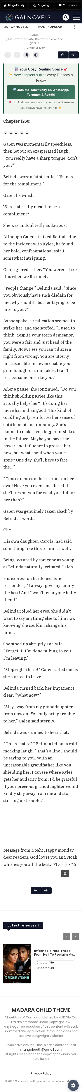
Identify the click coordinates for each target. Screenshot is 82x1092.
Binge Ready (16, 5)
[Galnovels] (28, 17)
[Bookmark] (26, 55)
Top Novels (70, 5)
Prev (63, 54)
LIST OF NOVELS (16, 27)
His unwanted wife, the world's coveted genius (35, 41)
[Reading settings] (73, 1085)
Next (73, 54)
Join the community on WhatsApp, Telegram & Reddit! (42, 92)
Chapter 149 (45, 968)
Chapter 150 (45, 962)
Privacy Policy (41, 1073)
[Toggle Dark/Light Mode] (36, 55)
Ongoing (43, 5)
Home (34, 35)
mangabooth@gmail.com (41, 1049)
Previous (66, 936)
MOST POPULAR (49, 27)
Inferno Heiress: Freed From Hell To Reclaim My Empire (53, 952)
